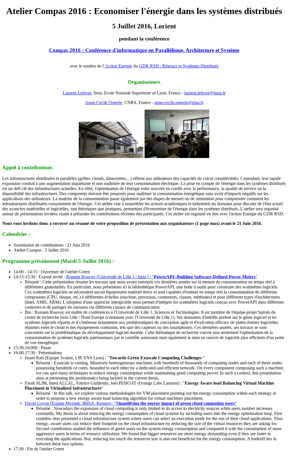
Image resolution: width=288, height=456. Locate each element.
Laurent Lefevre (77, 93)
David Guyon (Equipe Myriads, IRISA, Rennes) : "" (131, 403)
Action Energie (118, 66)
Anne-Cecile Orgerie (103, 102)
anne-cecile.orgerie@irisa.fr (178, 102)
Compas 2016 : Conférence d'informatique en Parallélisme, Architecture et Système (144, 50)
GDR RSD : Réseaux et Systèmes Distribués (179, 66)
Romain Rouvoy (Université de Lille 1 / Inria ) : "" (161, 276)
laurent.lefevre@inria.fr (205, 93)
